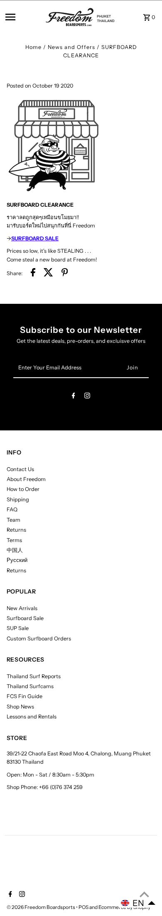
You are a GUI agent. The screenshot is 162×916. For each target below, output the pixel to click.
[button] (138, 903)
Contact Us (20, 469)
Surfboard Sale (25, 618)
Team (13, 520)
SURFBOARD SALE (35, 238)
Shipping (18, 499)
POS (83, 907)
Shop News (20, 706)
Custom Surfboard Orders (39, 638)
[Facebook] (73, 397)
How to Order (23, 489)
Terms (14, 540)
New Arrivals (22, 608)
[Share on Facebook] (33, 273)
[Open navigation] (23, 17)
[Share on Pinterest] (64, 273)
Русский (17, 560)
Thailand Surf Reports (34, 676)
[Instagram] (87, 397)
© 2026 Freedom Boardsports (41, 907)
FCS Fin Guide (24, 696)
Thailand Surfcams (30, 686)
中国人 (15, 550)
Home (33, 47)
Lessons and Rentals (31, 716)
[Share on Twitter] (48, 273)
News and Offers (71, 47)
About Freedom (26, 479)
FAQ (12, 509)
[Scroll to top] (144, 894)
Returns (16, 530)
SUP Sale (18, 628)
